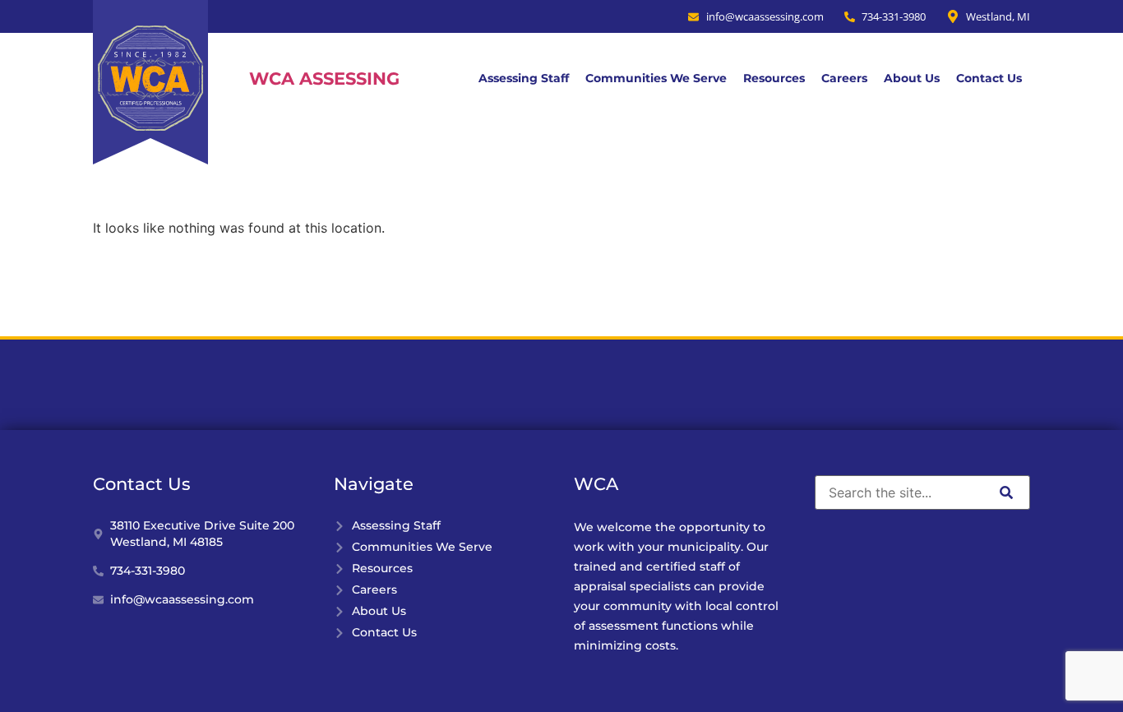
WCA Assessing (324, 78)
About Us (912, 78)
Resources (774, 78)
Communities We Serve (656, 78)
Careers (844, 78)
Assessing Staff (523, 78)
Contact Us (989, 78)
